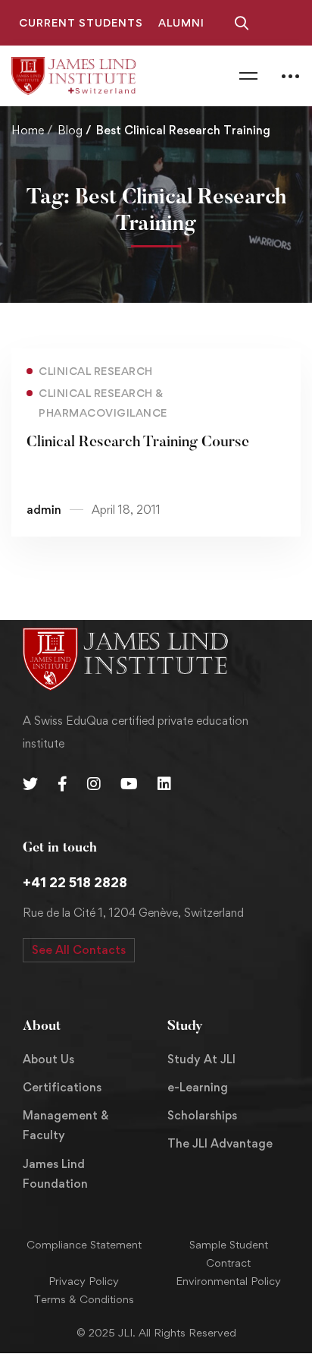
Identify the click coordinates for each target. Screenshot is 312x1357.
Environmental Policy (228, 1280)
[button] (79, 950)
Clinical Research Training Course (138, 442)
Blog (70, 130)
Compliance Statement (84, 1244)
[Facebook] (62, 784)
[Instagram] (94, 784)
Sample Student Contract (228, 1253)
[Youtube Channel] (129, 784)
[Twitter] (30, 784)
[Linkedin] (164, 784)
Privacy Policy (83, 1280)
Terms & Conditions (84, 1298)
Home (27, 130)
